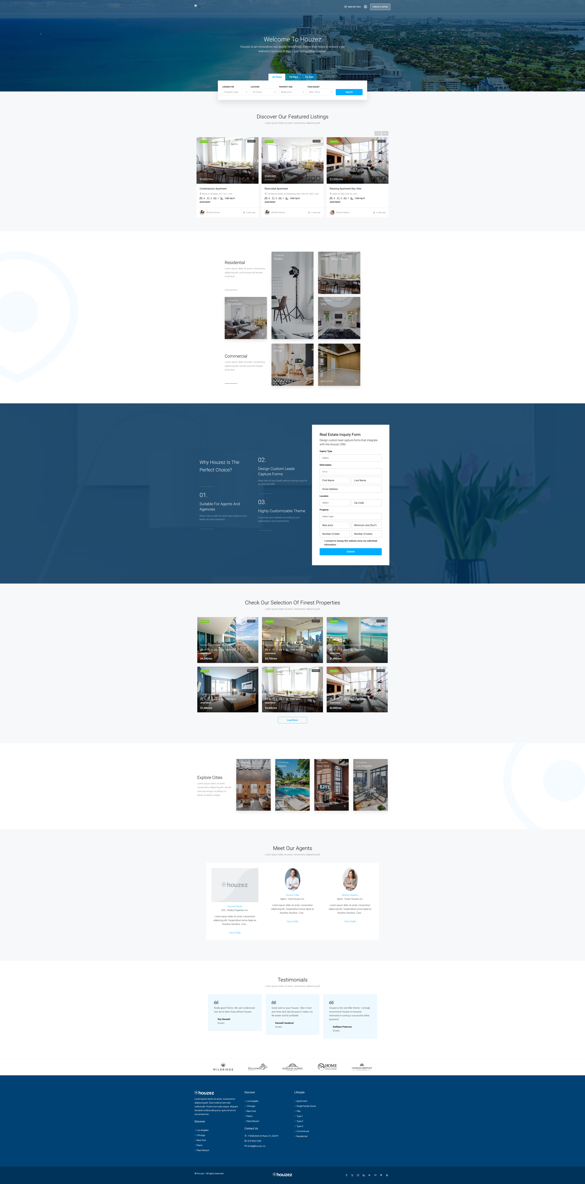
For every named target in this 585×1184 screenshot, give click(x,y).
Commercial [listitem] (302, 1131)
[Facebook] (347, 1175)
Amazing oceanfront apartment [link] (347, 645)
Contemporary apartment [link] (278, 694)
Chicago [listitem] (201, 1135)
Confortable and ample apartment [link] (283, 188)
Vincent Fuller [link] (276, 212)
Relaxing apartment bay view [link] (345, 694)
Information (325, 465)
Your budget (313, 87)
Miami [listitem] (199, 1145)
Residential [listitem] (301, 1136)
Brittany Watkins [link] (213, 212)
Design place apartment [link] (343, 188)
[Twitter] (353, 1175)
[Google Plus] (370, 1175)
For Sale (251, 141)
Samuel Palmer (235, 906)
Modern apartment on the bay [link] (217, 645)
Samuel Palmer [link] (342, 213)
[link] (228, 160)
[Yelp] (387, 1175)
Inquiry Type (326, 451)
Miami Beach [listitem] (203, 1150)
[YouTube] (376, 1175)
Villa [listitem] (298, 1111)
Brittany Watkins (350, 895)
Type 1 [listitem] (299, 1116)
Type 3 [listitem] (299, 1126)
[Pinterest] (381, 1175)
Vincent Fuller (292, 895)
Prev (377, 133)
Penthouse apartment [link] (211, 188)
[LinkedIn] (364, 1175)
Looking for (228, 87)
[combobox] (235, 92)
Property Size (285, 87)
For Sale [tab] (309, 77)
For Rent (316, 141)
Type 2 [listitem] (299, 1121)
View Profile (235, 932)
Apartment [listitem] (301, 1101)
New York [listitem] (201, 1140)
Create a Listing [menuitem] (380, 7)
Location (255, 87)
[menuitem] (352, 6)
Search (349, 92)
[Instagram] (358, 1175)
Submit (351, 551)
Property (324, 509)
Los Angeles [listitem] (203, 1130)
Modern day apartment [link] (277, 645)
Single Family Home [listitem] (306, 1106)
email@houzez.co (257, 1146)
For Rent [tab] (293, 77)
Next (385, 133)
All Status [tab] (277, 77)
